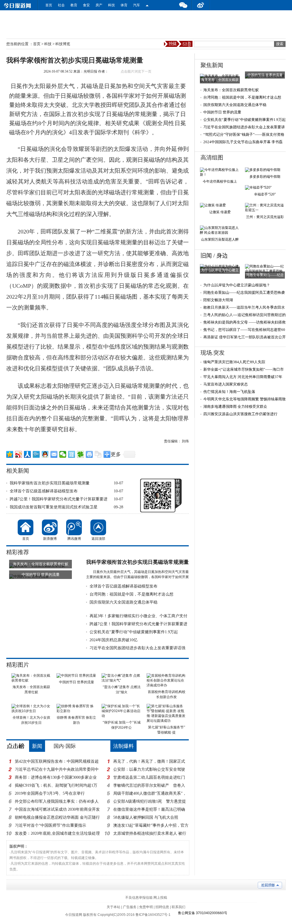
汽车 (136, 5)
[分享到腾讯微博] (36, 454)
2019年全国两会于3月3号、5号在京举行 (50, 793)
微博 (200, 5)
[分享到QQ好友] (45, 454)
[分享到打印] (89, 454)
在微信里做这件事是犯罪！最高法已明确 (149, 809)
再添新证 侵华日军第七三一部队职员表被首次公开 (244, 337)
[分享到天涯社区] (71, 454)
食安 (86, 5)
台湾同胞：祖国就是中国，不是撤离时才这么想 (131, 594)
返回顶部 (98, 527)
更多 (116, 454)
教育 (73, 5)
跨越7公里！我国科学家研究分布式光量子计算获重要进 (59, 499)
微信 (183, 5)
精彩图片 (17, 665)
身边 (222, 255)
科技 (111, 5)
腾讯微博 (74, 527)
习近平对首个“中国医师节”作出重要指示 (50, 825)
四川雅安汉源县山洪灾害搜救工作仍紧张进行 (240, 414)
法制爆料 (123, 746)
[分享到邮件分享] (54, 454)
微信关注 (147, 5)
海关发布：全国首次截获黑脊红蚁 (231, 90)
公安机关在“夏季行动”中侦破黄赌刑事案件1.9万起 (134, 632)
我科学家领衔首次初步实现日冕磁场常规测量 (50, 483)
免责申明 (146, 907)
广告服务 (130, 907)
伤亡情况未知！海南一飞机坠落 (229, 391)
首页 (48, 5)
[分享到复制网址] (98, 454)
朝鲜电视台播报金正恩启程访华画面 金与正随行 (57, 817)
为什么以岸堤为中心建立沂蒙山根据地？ (236, 285)
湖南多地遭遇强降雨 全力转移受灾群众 (235, 406)
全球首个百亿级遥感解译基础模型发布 (44, 491)
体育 (124, 5)
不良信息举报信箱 (139, 898)
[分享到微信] (62, 454)
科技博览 (62, 44)
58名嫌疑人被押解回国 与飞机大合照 (145, 817)
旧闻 (206, 255)
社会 (61, 5)
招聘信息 (162, 907)
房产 (99, 5)
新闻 (37, 746)
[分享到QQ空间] (9, 454)
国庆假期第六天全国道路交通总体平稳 (123, 602)
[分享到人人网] (27, 454)
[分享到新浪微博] (18, 454)
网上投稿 (160, 898)
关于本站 (113, 907)
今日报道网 (73, 915)
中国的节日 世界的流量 (222, 112)
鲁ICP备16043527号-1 (153, 915)
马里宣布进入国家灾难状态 (225, 384)
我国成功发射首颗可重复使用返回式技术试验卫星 (54, 507)
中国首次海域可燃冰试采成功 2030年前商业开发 (57, 809)
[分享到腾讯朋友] (80, 454)
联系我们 (178, 907)
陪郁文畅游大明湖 (218, 300)
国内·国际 (65, 746)
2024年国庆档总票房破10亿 (113, 640)
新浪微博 (50, 527)
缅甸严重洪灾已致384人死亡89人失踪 (234, 362)
